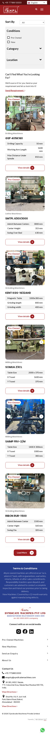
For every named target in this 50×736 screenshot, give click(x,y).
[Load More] (25, 555)
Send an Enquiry (10, 653)
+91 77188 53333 (13, 2)
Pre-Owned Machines (13, 640)
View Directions (9, 692)
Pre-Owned (16, 37)
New (13, 42)
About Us (6, 660)
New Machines (9, 646)
